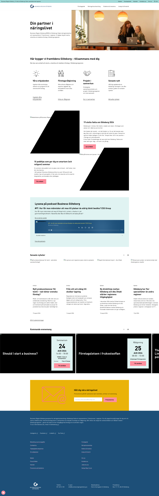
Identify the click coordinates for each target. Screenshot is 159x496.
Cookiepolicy (33, 445)
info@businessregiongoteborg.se (77, 487)
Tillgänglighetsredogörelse (36, 448)
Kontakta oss (143, 1)
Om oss (150, 1)
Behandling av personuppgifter (37, 442)
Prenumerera (109, 400)
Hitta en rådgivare (64, 99)
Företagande (81, 6)
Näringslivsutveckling (94, 6)
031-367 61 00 (60, 487)
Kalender (135, 1)
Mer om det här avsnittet (41, 218)
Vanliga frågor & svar (87, 468)
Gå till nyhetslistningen (37, 320)
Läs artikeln (89, 147)
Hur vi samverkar (89, 99)
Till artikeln (39, 181)
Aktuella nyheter (114, 99)
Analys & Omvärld (123, 6)
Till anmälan (64, 365)
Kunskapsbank (127, 1)
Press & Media (33, 461)
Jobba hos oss (85, 464)
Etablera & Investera (109, 6)
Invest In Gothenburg (52, 424)
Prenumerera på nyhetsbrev (37, 468)
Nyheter (120, 1)
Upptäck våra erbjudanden (37, 98)
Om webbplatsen (34, 452)
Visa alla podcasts (40, 241)
